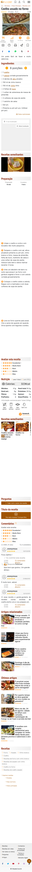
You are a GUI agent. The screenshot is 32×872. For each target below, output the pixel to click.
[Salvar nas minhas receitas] (28, 45)
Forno (6, 753)
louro (14, 89)
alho (14, 79)
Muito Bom (16, 366)
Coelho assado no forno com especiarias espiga (7, 436)
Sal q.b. (6, 105)
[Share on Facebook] (2, 51)
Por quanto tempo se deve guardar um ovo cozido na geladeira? (22, 698)
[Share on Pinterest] (28, 51)
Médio (14, 371)
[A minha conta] (19, 2)
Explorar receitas (8, 775)
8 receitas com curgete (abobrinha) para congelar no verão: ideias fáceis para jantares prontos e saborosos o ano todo (16, 732)
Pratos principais (11, 786)
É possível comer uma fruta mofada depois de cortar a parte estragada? (22, 684)
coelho (6, 72)
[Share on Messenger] (9, 51)
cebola (6, 76)
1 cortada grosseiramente (15, 76)
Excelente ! (16, 363)
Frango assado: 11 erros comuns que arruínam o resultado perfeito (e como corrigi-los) (15, 620)
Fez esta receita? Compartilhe (16, 517)
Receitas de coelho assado (13, 770)
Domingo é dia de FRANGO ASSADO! (23, 663)
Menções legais (23, 857)
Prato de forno (11, 782)
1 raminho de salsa (10, 101)
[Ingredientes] (3, 435)
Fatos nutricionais (24, 114)
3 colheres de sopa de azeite (14, 98)
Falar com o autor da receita (17, 503)
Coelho (6, 756)
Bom (14, 368)
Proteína (9, 778)
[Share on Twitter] (21, 51)
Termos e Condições (20, 854)
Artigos (4, 857)
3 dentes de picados (12, 79)
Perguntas (5, 854)
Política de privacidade (21, 849)
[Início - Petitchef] (2, 6)
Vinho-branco (24, 753)
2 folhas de (9, 89)
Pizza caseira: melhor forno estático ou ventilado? (20, 652)
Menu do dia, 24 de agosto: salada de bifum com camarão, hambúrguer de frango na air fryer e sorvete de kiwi (16, 714)
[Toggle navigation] (29, 2)
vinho (13, 86)
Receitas (4, 846)
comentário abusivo (20, 561)
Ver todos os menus (8, 851)
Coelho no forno (20, 434)
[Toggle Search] (24, 2)
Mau (14, 374)
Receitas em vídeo (8, 849)
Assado (13, 753)
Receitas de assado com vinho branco (13, 763)
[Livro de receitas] (15, 2)
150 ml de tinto (11, 86)
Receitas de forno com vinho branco (16, 759)
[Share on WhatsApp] (15, 51)
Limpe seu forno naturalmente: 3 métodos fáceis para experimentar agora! (22, 637)
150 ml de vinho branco (12, 82)
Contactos (21, 846)
